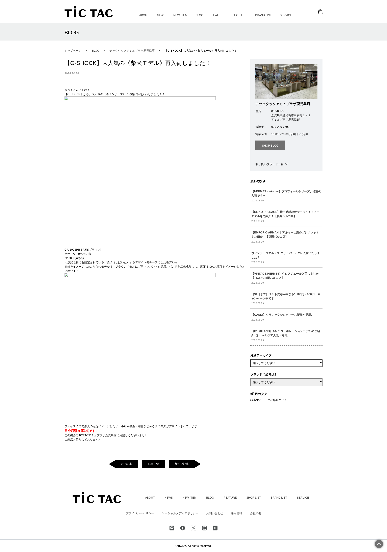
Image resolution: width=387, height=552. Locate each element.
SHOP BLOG (270, 145)
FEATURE (217, 15)
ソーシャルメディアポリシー (180, 513)
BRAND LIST (263, 15)
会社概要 (255, 513)
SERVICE (286, 15)
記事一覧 (153, 464)
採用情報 (236, 513)
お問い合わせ (214, 513)
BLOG (199, 15)
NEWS (161, 15)
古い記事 (126, 464)
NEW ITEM (180, 15)
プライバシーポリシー (140, 513)
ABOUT (144, 15)
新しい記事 (182, 464)
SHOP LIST (239, 15)
